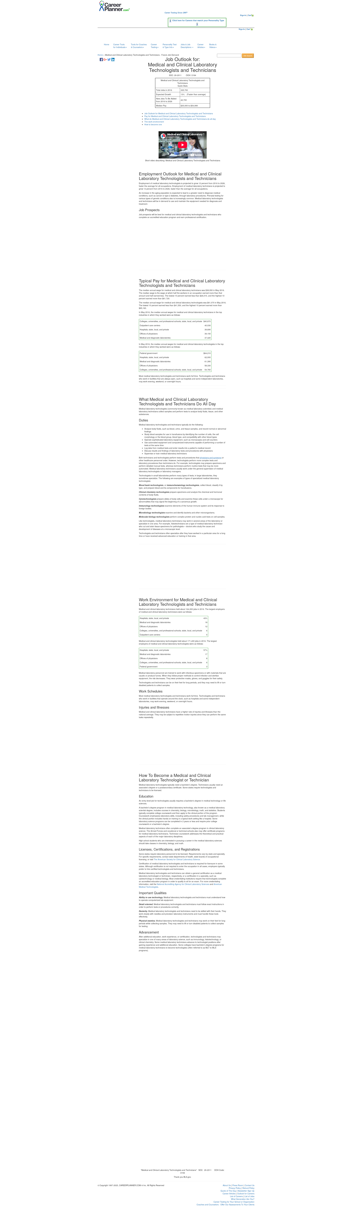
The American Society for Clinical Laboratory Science (177, 859)
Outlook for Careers (245, 1193)
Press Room (237, 1185)
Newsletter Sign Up (246, 1190)
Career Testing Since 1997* (176, 13)
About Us (227, 1185)
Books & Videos (212, 46)
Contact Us (249, 1185)
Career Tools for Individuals (119, 46)
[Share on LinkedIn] (113, 59)
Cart (249, 15)
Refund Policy (248, 1188)
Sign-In (243, 15)
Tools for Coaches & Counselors (139, 46)
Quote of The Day (228, 1190)
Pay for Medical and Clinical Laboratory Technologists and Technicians (175, 116)
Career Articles (229, 1193)
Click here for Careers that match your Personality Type (198, 20)
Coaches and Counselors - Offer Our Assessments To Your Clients (225, 1204)
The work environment (154, 121)
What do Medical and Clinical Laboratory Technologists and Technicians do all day (180, 119)
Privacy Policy (235, 1188)
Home (106, 44)
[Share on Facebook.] (101, 59)
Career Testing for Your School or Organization (234, 1201)
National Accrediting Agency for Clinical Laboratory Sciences (183, 884)
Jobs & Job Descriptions (186, 46)
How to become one (153, 124)
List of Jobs (249, 1196)
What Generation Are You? (242, 1199)
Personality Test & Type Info (170, 46)
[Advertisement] (115, 106)
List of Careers (236, 1196)
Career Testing (154, 46)
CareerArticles (200, 46)
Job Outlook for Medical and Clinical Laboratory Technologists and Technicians (178, 113)
